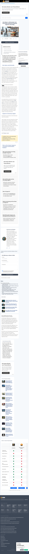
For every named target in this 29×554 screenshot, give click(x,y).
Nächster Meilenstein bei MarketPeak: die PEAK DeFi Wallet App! (9, 381)
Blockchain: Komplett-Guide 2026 (5, 520)
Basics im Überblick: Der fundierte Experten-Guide (7, 529)
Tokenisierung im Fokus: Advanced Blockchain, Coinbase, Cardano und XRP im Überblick (11, 301)
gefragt (6, 71)
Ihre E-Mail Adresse (4, 260)
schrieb (5, 73)
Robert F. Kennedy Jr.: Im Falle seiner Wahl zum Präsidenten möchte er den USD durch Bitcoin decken (9, 405)
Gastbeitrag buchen (4, 546)
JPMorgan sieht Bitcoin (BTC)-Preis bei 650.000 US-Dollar (9, 435)
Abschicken (23, 63)
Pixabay (4, 133)
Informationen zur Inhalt (4, 540)
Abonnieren (26, 499)
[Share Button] (2, 38)
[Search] (26, 1)
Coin (3, 60)
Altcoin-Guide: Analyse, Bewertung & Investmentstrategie (8, 528)
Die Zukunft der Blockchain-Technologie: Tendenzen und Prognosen (10, 523)
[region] (14, 466)
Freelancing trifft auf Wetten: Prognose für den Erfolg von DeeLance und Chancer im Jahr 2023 (9, 399)
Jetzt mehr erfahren (6, 12)
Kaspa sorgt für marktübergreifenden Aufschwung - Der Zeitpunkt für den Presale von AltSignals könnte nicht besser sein (9, 388)
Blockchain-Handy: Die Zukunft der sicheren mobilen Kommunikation (9, 394)
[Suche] (26, 18)
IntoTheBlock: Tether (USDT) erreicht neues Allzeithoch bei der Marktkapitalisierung (12, 517)
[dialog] (22, 546)
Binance (13, 101)
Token (15, 100)
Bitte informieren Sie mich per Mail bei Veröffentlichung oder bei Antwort (8, 271)
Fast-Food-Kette (9, 78)
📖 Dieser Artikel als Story (9, 42)
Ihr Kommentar (4, 264)
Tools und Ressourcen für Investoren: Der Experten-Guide (8, 531)
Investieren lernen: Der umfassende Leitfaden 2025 (8, 526)
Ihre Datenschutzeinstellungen (5, 543)
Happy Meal (13, 56)
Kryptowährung (12, 193)
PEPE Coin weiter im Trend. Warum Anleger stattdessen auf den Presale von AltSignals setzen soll (9, 418)
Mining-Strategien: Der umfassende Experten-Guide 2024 (8, 532)
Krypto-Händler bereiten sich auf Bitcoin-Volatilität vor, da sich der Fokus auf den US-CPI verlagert (9, 430)
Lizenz (8, 133)
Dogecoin (6, 60)
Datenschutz (3, 537)
